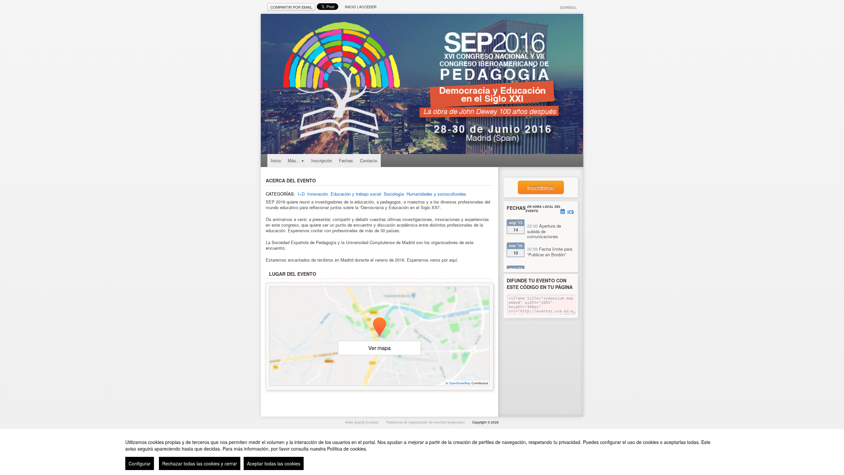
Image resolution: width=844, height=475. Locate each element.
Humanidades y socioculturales (436, 194)
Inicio (350, 6)
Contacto (368, 160)
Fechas (346, 160)
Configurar (140, 463)
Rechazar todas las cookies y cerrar (199, 463)
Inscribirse (540, 187)
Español (568, 7)
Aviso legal (354, 422)
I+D (301, 194)
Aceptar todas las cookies (273, 463)
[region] (422, 452)
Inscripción (321, 160)
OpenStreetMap (459, 383)
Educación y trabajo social (356, 194)
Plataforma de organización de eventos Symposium (426, 422)
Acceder (368, 6)
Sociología (394, 194)
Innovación (317, 194)
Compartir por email (291, 7)
